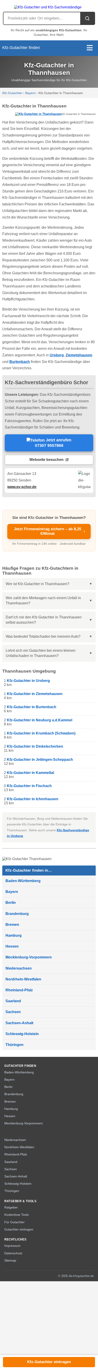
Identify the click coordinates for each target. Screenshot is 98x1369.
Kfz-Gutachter (12, 93)
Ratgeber (11, 1207)
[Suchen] (87, 18)
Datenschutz (13, 1253)
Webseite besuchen (46, 460)
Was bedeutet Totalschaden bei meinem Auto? (43, 636)
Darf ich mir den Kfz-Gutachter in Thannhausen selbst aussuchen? (44, 619)
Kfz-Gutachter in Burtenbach (31, 707)
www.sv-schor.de (21, 487)
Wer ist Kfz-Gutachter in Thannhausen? (37, 584)
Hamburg (13, 935)
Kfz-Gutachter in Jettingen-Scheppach (40, 759)
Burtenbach (19, 362)
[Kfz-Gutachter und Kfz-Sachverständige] (49, 6)
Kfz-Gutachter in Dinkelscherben (35, 746)
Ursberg (57, 355)
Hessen (12, 946)
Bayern (30, 93)
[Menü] (90, 48)
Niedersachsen (18, 968)
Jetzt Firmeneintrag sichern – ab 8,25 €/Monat (49, 531)
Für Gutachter (14, 1222)
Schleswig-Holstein (22, 1034)
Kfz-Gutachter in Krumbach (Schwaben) (41, 733)
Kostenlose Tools (16, 1214)
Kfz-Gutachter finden (21, 47)
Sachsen (13, 1012)
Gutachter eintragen (18, 1229)
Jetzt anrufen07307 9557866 (53, 443)
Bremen (12, 924)
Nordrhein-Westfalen (23, 979)
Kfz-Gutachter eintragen (49, 1362)
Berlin (10, 903)
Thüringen (14, 1045)
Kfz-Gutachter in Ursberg (28, 681)
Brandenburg (17, 914)
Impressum (12, 1245)
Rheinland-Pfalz (19, 990)
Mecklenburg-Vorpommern (28, 957)
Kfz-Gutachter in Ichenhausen (32, 799)
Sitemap (10, 1260)
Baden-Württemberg (23, 881)
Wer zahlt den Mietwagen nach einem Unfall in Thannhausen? (43, 600)
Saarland (13, 1001)
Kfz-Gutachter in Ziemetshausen (34, 694)
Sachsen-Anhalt (19, 1023)
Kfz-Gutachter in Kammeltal (30, 773)
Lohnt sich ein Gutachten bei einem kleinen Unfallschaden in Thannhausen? (40, 653)
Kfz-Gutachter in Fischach (29, 786)
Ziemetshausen (79, 355)
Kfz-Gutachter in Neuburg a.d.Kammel (39, 720)
